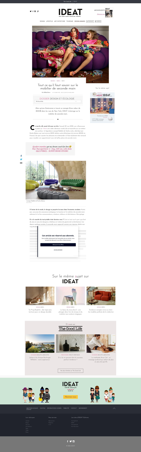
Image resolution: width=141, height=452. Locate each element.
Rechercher (38, 11)
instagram (35, 11)
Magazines (50, 422)
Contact (74, 408)
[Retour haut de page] (114, 408)
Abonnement (83, 408)
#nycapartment (42, 149)
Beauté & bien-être (43, 355)
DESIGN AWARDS (79, 21)
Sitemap (28, 409)
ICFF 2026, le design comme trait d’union (98, 120)
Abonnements (51, 420)
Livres (49, 424)
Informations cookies (54, 408)
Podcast (90, 21)
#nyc (34, 149)
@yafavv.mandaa (39, 147)
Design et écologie (57, 99)
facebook (33, 11)
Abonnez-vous (70, 397)
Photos (27, 432)
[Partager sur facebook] (21, 156)
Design (42, 21)
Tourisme (69, 21)
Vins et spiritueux (74, 355)
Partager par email (21, 163)
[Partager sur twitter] (21, 159)
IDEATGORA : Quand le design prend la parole (99, 104)
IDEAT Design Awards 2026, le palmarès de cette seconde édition (104, 96)
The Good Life (67, 1)
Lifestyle (49, 21)
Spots (27, 428)
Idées (58, 81)
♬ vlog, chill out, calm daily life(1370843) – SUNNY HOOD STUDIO (54, 150)
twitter (30, 11)
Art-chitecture (59, 21)
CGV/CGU (42, 408)
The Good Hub (74, 424)
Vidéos (99, 21)
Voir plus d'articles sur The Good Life (70, 370)
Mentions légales (32, 408)
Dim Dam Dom (74, 426)
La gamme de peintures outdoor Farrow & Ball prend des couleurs (104, 112)
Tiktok (45, 128)
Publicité (66, 408)
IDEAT (75, 1)
